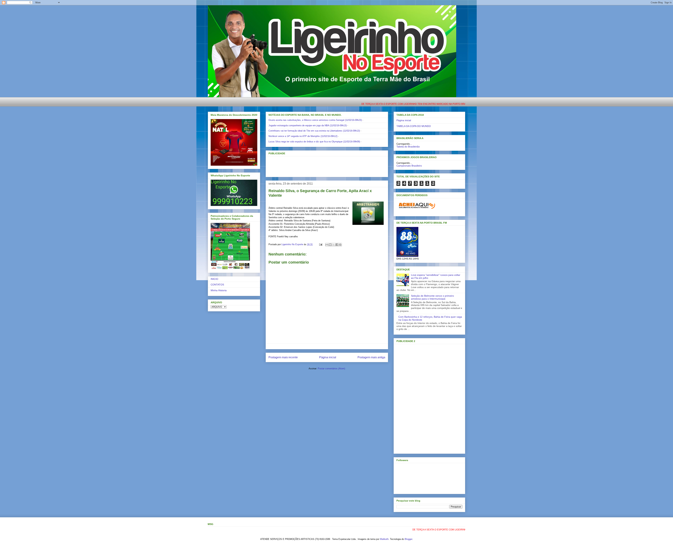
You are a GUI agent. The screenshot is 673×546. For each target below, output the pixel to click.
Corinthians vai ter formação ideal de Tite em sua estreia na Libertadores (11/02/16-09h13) (314, 130)
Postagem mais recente (283, 357)
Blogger (408, 539)
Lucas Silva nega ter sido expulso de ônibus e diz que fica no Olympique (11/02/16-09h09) (314, 141)
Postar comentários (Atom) (331, 368)
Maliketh (384, 539)
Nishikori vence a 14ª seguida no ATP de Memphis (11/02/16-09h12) (302, 136)
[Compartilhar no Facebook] (337, 244)
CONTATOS (217, 284)
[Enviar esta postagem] (320, 244)
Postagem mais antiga (371, 357)
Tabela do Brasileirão (408, 146)
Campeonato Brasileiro (409, 165)
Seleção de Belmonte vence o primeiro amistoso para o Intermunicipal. (432, 297)
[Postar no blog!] (330, 244)
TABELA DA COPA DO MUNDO (413, 126)
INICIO (214, 279)
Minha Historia (219, 290)
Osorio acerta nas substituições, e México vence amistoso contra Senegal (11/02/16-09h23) (315, 120)
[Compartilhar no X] (333, 244)
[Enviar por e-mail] (327, 244)
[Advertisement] (321, 165)
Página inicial (327, 357)
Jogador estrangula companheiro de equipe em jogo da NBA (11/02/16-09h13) (307, 125)
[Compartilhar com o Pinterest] (340, 244)
